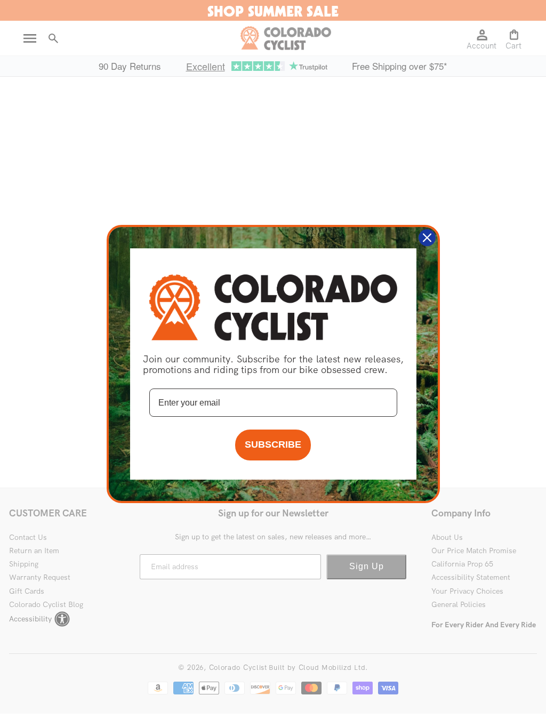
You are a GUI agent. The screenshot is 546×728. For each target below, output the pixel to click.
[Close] (427, 237)
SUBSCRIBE (273, 444)
